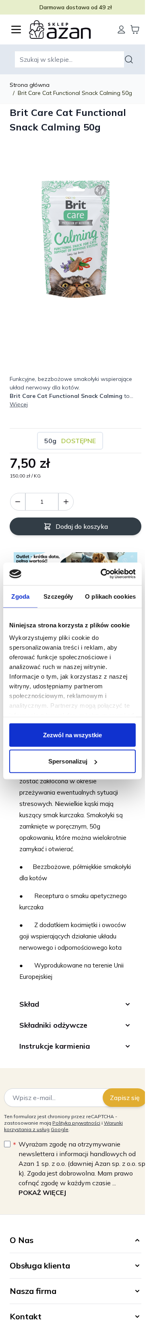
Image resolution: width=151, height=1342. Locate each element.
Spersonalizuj (67, 761)
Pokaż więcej (42, 1207)
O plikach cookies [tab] (110, 596)
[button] (72, 1254)
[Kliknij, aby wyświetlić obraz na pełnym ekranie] (75, 238)
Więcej (19, 404)
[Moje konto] (121, 29)
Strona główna (30, 84)
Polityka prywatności (76, 1137)
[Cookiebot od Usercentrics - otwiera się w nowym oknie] (102, 574)
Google (59, 1143)
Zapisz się (119, 1112)
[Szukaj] (130, 59)
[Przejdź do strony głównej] (68, 29)
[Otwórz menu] (16, 29)
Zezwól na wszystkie (72, 734)
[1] (66, 502)
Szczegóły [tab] (58, 596)
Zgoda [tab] (20, 596)
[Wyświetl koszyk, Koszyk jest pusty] (134, 29)
